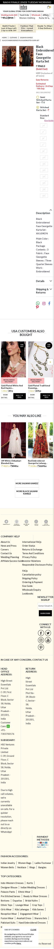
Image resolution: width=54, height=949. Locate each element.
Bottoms (5, 900)
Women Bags (24, 863)
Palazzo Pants (8, 891)
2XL (44, 157)
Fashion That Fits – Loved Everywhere (27, 28)
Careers (5, 549)
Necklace (21, 867)
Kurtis (30, 883)
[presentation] (4, 361)
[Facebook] (41, 633)
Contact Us (6, 553)
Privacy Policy (29, 557)
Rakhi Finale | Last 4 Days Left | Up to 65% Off (9, 28)
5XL (44, 176)
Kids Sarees (38, 909)
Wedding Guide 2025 (9, 15)
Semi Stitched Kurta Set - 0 (43, 100)
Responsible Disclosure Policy (37, 564)
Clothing (13, 37)
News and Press (8, 545)
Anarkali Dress (24, 918)
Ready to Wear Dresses (35, 896)
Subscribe (45, 613)
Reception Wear (9, 913)
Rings (32, 867)
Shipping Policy (30, 578)
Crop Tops (37, 905)
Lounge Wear (22, 905)
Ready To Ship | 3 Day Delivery (45, 27)
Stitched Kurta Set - (42, 108)
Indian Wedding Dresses (33, 887)
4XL (44, 170)
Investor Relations (31, 560)
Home (4, 37)
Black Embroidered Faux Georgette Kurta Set (20, 40)
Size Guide (48, 120)
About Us (5, 541)
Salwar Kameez (26, 37)
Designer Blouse (9, 887)
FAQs (25, 570)
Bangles (42, 867)
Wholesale (36, 15)
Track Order (24, 15)
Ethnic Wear (24, 891)
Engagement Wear (29, 913)
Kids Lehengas (22, 909)
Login (3, 17)
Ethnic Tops (6, 905)
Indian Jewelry (8, 863)
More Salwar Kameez (27, 483)
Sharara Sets (40, 918)
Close (33, 929)
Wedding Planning (10, 557)
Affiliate (46, 15)
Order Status (28, 545)
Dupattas (17, 900)
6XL (44, 183)
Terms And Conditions (33, 553)
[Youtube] (48, 640)
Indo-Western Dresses (12, 883)
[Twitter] (48, 633)
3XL (44, 164)
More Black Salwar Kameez (27, 492)
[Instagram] (41, 640)
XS (43, 125)
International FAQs (31, 541)
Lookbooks (27, 593)
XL (43, 151)
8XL (44, 196)
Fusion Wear (7, 918)
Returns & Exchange (32, 549)
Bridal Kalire (31, 900)
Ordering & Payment (32, 582)
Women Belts (7, 867)
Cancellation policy (31, 574)
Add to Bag (19, 396)
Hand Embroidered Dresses (32, 922)
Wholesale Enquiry (31, 589)
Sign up (10, 17)
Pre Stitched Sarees (10, 896)
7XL (44, 189)
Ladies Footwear (42, 863)
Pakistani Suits (8, 922)
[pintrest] (41, 647)
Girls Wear (6, 909)
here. (19, 943)
